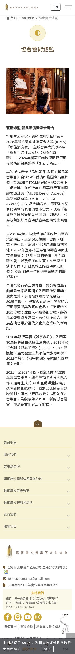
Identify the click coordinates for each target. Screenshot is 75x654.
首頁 (13, 18)
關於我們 (10, 454)
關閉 (47, 649)
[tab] (37, 455)
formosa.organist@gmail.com (29, 578)
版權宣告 (10, 626)
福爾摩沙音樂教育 (16, 490)
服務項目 (10, 526)
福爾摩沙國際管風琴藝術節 (23, 479)
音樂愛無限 (12, 466)
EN (55, 7)
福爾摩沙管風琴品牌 (18, 502)
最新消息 (10, 443)
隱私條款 (26, 626)
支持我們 (10, 514)
